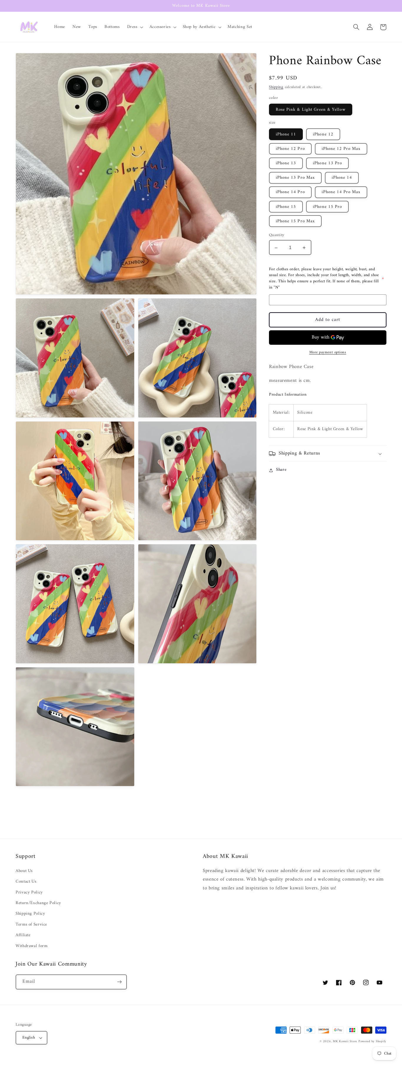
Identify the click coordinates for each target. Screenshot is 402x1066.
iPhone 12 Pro (290, 149)
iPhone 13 (286, 163)
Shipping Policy (30, 913)
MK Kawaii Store (345, 1041)
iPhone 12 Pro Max (341, 149)
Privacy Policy (29, 892)
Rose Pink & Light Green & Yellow (310, 110)
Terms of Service (31, 924)
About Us (24, 871)
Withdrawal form (31, 946)
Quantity (276, 235)
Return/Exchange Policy (38, 903)
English (28, 1037)
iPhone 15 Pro (327, 206)
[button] (134, 27)
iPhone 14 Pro (290, 192)
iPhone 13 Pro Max (295, 178)
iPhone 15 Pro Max (295, 221)
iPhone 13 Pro (327, 163)
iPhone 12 (323, 134)
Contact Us (26, 881)
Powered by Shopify (372, 1041)
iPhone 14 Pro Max (341, 192)
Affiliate (23, 935)
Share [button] (281, 470)
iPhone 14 (342, 178)
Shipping (276, 87)
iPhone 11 (286, 134)
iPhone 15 (286, 206)
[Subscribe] (119, 981)
